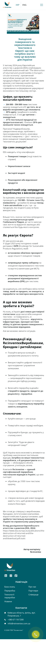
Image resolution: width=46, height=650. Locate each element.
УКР (17, 5)
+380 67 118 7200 (16, 619)
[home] (7, 5)
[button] (41, 4)
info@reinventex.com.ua (19, 623)
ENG (24, 5)
